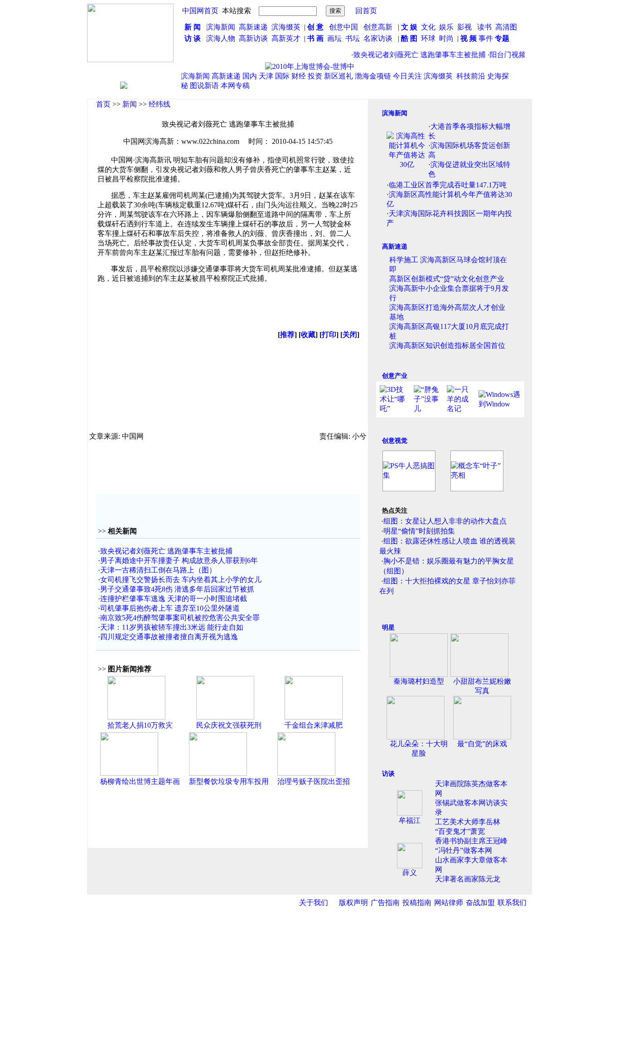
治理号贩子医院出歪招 (313, 781)
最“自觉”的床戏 (482, 744)
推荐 (287, 334)
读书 (484, 27)
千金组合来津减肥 (314, 725)
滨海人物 (220, 38)
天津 (266, 76)
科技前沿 (470, 76)
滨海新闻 (220, 27)
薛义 (409, 872)
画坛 (334, 38)
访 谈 (192, 38)
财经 (298, 76)
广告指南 (385, 902)
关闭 (350, 334)
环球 (428, 38)
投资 (315, 76)
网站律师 (448, 902)
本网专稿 (235, 85)
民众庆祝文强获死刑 (228, 725)
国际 (282, 76)
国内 (249, 76)
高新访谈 (254, 38)
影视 (465, 27)
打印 (329, 334)
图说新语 (204, 85)
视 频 (468, 38)
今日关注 (407, 76)
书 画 (315, 38)
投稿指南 (416, 902)
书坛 (352, 38)
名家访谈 (377, 38)
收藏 (308, 334)
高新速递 (253, 27)
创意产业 (394, 375)
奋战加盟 (480, 902)
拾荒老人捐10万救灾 (140, 725)
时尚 (446, 38)
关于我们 (313, 902)
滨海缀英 (285, 27)
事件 (485, 38)
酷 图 (409, 38)
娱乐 (446, 27)
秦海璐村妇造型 (418, 681)
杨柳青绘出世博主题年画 (140, 781)
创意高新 (378, 27)
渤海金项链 (373, 76)
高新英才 (287, 38)
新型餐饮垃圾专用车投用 (229, 781)
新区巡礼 (338, 76)
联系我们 (512, 902)
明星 (388, 627)
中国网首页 (200, 11)
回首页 (366, 11)
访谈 (388, 773)
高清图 (506, 27)
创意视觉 (394, 440)
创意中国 (343, 27)
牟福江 (410, 820)
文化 (427, 27)
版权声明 (353, 902)
